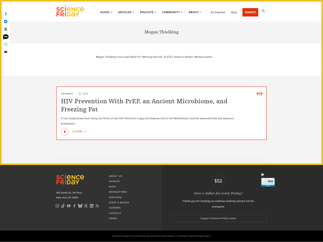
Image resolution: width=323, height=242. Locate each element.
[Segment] (259, 93)
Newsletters (118, 191)
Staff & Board (119, 202)
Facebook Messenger (6, 21)
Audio (105, 12)
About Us (115, 176)
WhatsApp (6, 44)
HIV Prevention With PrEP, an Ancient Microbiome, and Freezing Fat (144, 105)
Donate (250, 12)
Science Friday (70, 11)
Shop (234, 12)
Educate (146, 12)
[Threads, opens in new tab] (85, 205)
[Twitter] (6, 29)
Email (6, 52)
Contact (115, 213)
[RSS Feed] (97, 205)
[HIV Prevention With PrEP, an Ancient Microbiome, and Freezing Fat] (64, 131)
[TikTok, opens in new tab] (62, 205)
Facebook (6, 14)
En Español (218, 12)
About (194, 12)
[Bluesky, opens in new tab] (80, 205)
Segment (67, 93)
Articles (125, 12)
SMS (6, 36)
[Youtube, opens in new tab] (68, 205)
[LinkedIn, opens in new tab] (91, 205)
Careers (115, 207)
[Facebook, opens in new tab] (74, 205)
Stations (115, 197)
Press (113, 218)
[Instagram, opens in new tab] (57, 205)
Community (171, 12)
